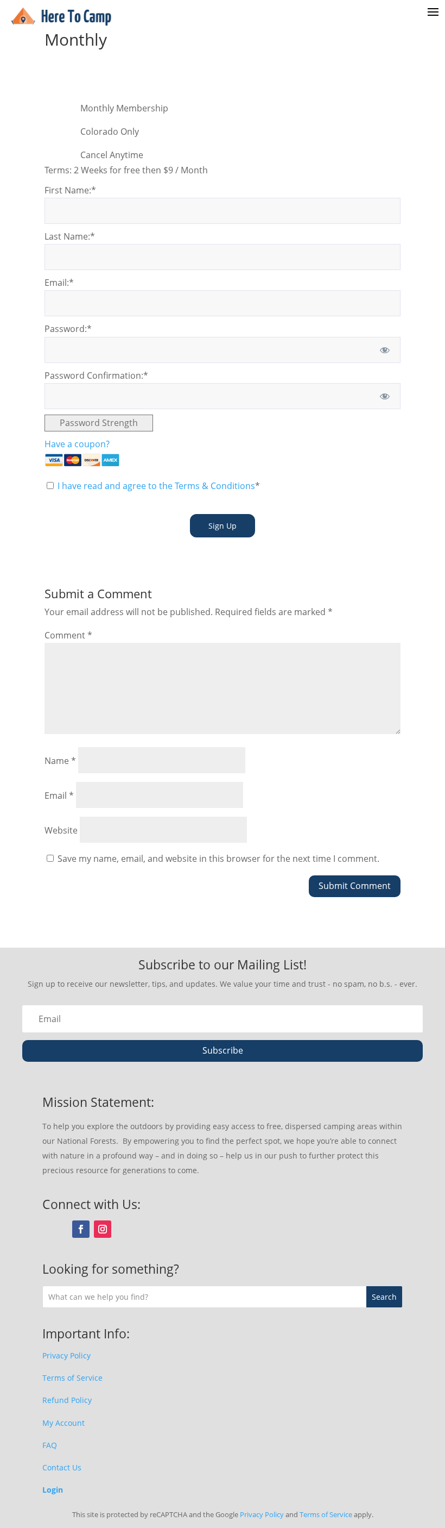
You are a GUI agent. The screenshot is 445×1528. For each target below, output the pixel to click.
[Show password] (385, 350)
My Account (63, 1423)
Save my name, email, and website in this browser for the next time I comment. (218, 859)
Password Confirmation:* (96, 375)
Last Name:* (69, 236)
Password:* (68, 329)
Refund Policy (67, 1400)
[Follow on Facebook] (81, 1229)
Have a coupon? (77, 444)
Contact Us (61, 1467)
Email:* (59, 283)
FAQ (49, 1445)
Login (52, 1490)
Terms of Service (72, 1378)
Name (60, 761)
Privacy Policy (66, 1355)
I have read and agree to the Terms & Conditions (156, 486)
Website (61, 830)
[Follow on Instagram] (102, 1229)
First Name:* (70, 190)
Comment (68, 635)
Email (59, 795)
